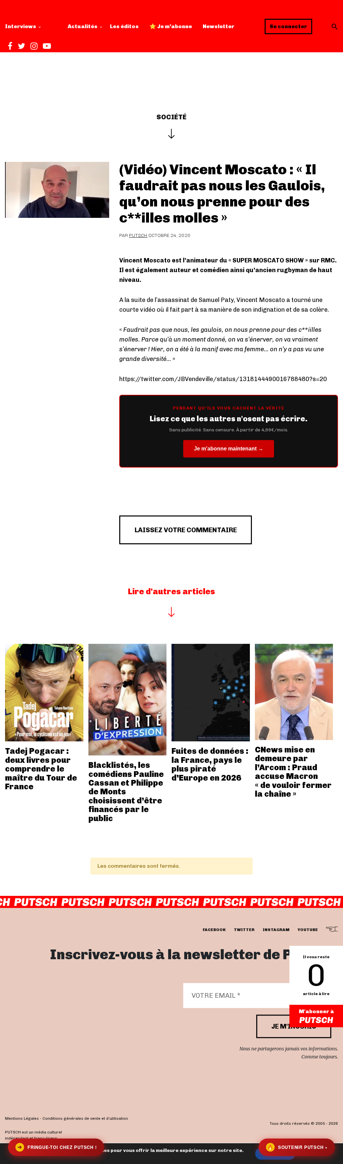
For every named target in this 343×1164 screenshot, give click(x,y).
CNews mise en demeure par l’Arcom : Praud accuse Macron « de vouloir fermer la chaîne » (293, 772)
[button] (334, 26)
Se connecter (288, 26)
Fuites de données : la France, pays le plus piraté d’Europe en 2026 (210, 764)
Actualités (82, 26)
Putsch (138, 235)
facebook (214, 929)
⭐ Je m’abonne (170, 26)
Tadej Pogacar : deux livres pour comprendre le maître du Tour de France (41, 768)
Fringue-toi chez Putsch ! (56, 1147)
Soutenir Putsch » (297, 1147)
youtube (307, 929)
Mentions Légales (22, 1118)
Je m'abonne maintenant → (228, 448)
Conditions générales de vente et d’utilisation (85, 1118)
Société (171, 117)
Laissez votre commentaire (186, 530)
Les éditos (124, 26)
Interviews (20, 26)
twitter (244, 929)
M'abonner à (316, 1011)
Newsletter (218, 26)
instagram (276, 929)
